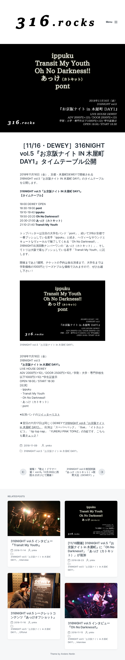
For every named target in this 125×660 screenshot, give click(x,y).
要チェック (29, 435)
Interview (24, 560)
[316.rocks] (55, 22)
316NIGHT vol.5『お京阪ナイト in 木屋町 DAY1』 (51, 451)
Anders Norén (68, 653)
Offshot (23, 632)
